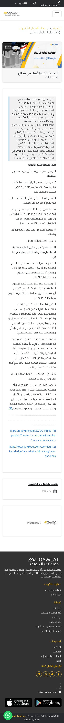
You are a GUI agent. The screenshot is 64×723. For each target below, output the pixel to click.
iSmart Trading (17, 716)
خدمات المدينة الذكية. (51, 631)
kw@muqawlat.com (48, 5)
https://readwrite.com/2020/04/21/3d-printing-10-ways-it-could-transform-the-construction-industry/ (33, 435)
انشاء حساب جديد (53, 590)
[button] (21, 3)
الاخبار (58, 661)
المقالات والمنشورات (51, 656)
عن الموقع (56, 594)
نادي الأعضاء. (55, 622)
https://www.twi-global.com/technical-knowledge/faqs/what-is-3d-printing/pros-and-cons (32, 451)
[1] (54, 430)
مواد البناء (56, 617)
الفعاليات (57, 651)
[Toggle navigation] (57, 14)
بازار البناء (57, 608)
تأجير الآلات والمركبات (51, 612)
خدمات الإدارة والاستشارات (48, 626)
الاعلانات (57, 647)
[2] (10, 408)
